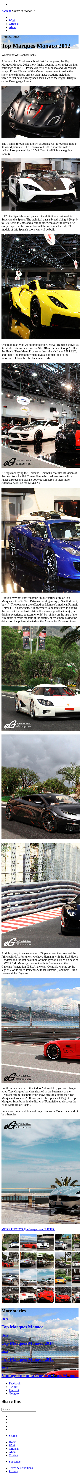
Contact (13, 1455)
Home (12, 1442)
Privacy (13, 1471)
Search (13, 1435)
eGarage (6, 10)
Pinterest (14, 1390)
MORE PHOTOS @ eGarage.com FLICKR (28, 1229)
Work (12, 20)
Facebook (14, 1383)
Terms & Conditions (21, 1468)
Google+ (14, 1393)
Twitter (13, 1386)
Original (14, 23)
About (12, 27)
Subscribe (14, 1461)
